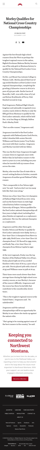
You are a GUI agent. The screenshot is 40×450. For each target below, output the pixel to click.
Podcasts (30, 426)
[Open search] (36, 4)
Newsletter (23, 426)
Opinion (8, 426)
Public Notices (9, 413)
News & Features (10, 422)
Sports (19, 422)
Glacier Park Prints (20, 429)
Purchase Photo (29, 410)
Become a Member (20, 379)
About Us (20, 417)
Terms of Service (19, 439)
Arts (33, 422)
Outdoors (26, 422)
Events (15, 426)
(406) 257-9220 (32, 445)
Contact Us (31, 413)
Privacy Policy (29, 439)
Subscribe (18, 410)
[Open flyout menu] (4, 4)
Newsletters (21, 413)
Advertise (9, 410)
